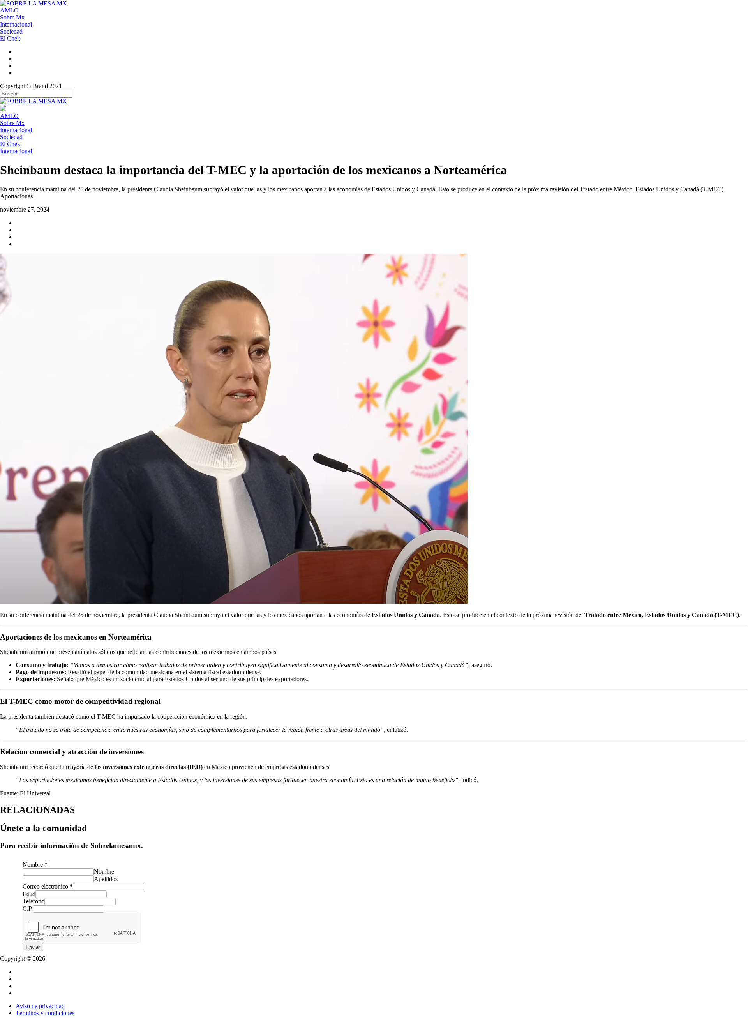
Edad (29, 893)
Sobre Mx (12, 17)
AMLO (9, 10)
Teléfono (33, 901)
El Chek (10, 38)
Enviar (33, 947)
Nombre (35, 864)
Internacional (16, 24)
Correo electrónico (48, 886)
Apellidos (106, 879)
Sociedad (11, 31)
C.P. (28, 908)
